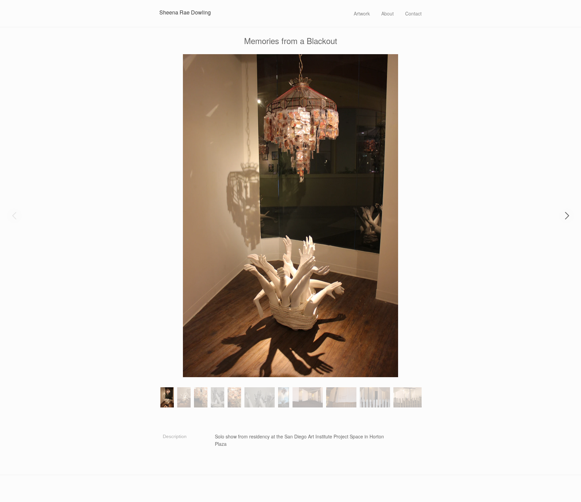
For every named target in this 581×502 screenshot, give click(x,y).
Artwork (362, 13)
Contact (413, 13)
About (387, 13)
